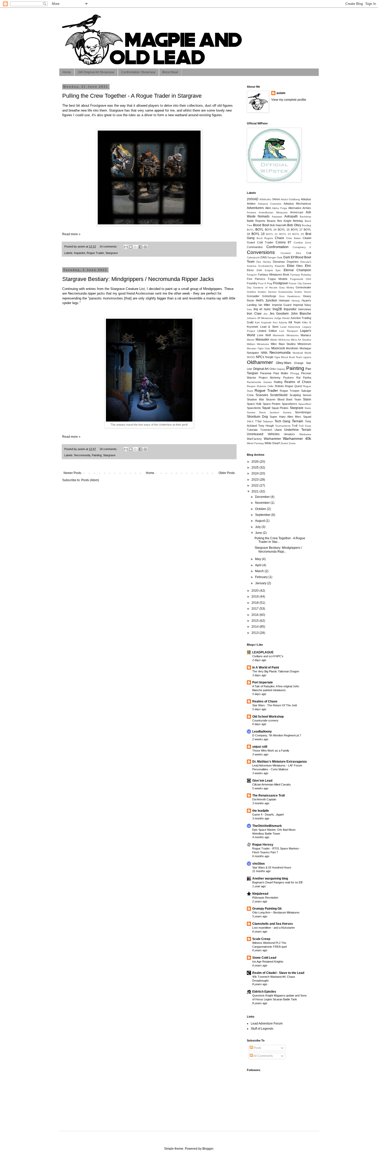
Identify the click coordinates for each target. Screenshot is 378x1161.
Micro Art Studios (301, 339)
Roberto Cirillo (265, 386)
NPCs (260, 357)
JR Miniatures (265, 318)
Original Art (261, 369)
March (260, 571)
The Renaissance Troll (268, 795)
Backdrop (305, 216)
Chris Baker (293, 238)
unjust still (259, 746)
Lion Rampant (288, 331)
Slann (307, 399)
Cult (308, 252)
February (261, 577)
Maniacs (306, 335)
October (261, 509)
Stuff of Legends (262, 1028)
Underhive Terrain (297, 430)
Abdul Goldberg (290, 199)
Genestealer (303, 287)
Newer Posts (72, 473)
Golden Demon (267, 291)
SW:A (250, 421)
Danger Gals (274, 257)
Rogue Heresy (262, 844)
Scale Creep (261, 939)
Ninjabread (260, 893)
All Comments (263, 1056)
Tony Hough (266, 425)
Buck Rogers (265, 238)
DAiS (263, 257)
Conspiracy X (302, 247)
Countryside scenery (265, 720)
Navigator (253, 352)
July (258, 527)
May (258, 559)
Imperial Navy (302, 304)
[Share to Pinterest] (145, 247)
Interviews (304, 309)
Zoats (292, 443)
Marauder (262, 339)
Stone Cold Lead (264, 957)
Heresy (296, 300)
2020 (255, 590)
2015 (255, 621)
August (260, 521)
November (263, 503)
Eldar (290, 266)
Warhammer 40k (297, 438)
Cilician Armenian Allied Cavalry (271, 784)
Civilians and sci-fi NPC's (267, 656)
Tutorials (252, 429)
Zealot (284, 443)
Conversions (261, 252)
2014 (255, 626)
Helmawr (284, 300)
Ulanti (278, 429)
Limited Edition (267, 330)
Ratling (278, 381)
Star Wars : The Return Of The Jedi (274, 705)
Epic (278, 270)
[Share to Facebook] (140, 247)
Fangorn (252, 274)
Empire (269, 270)
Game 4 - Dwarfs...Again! (268, 814)
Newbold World (302, 352)
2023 (255, 479)
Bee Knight (284, 220)
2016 (255, 615)
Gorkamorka (285, 291)
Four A (262, 283)
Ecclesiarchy (265, 265)
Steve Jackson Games (275, 412)
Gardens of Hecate (265, 287)
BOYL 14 (271, 229)
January (261, 583)
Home (66, 72)
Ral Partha (303, 377)
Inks (249, 309)
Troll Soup (305, 425)
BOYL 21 (272, 234)
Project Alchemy (270, 377)
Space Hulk (254, 403)
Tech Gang (283, 421)
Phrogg (294, 373)
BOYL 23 (285, 234)
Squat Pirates (280, 407)
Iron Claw (254, 313)
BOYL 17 (297, 229)
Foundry (252, 283)
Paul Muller (280, 373)
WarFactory (254, 438)
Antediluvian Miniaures (273, 212)
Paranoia (265, 373)
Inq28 (277, 309)
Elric (308, 266)
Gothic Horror (302, 291)
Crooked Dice (291, 253)
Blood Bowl (170, 72)
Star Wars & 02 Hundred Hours (271, 867)
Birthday (298, 220)
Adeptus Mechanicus (297, 203)
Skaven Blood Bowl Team (283, 399)
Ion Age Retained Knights (267, 961)
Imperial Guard (282, 304)
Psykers (288, 377)
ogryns (307, 357)
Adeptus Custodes (270, 203)
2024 (255, 473)
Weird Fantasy (255, 443)
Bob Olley (294, 225)
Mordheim (292, 348)
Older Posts (227, 473)
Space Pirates (272, 403)
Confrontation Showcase (138, 72)
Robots (279, 386)
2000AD (252, 199)
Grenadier (253, 296)
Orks (272, 368)
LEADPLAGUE (263, 652)
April (258, 565)
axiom (280, 93)
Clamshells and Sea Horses (272, 924)
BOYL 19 (258, 234)
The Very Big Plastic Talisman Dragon (275, 671)
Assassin (277, 216)
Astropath (291, 216)
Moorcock (278, 348)
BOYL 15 (284, 229)
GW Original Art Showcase (96, 72)
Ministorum (304, 343)
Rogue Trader (95, 252)
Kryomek (252, 326)
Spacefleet (304, 404)
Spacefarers (289, 403)
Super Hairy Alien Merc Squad (290, 416)
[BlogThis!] (130, 247)
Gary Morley (286, 287)
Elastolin (280, 265)
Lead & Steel (269, 326)
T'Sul (258, 421)
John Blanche (301, 313)
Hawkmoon (293, 296)
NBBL (264, 352)
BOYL (259, 229)
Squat (266, 408)
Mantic (251, 339)
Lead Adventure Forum (267, 1023)
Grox (282, 296)
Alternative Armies (299, 207)
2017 (255, 608)
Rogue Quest (293, 386)
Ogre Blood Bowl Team (288, 357)
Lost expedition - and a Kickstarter (273, 927)
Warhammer (272, 439)
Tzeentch (266, 429)
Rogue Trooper (290, 390)
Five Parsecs (256, 278)
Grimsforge (269, 296)
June (259, 533)
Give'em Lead (262, 780)
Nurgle (269, 357)
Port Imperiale (262, 682)
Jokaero (251, 318)
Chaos (279, 238)
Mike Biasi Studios (283, 343)
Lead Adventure (290, 326)
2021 (255, 491)
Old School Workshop (268, 716)
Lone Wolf (264, 335)
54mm (276, 199)
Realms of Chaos (297, 382)
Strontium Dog (257, 416)
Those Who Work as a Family (270, 750)
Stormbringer (303, 412)
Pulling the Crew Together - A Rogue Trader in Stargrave (132, 96)
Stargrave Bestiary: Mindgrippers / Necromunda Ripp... (278, 549)
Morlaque (305, 348)
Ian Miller (264, 304)
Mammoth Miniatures (286, 335)
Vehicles (274, 434)
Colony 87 (284, 242)
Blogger (207, 1148)
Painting (97, 455)
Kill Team (294, 322)
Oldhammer (260, 362)
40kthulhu (265, 199)
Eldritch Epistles (264, 991)
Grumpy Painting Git (267, 908)
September (263, 515)
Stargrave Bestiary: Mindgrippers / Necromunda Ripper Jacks (138, 279)
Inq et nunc (262, 309)
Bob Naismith (278, 225)
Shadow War (255, 399)
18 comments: (109, 449)
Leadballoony (262, 731)
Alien (268, 207)
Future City (295, 283)
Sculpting (295, 395)
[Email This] (125, 247)
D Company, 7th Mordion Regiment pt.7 (276, 735)
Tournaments (283, 425)
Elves (250, 270)
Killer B (306, 322)
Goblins (251, 291)
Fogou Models (277, 278)
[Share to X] (135, 247)
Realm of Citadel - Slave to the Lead (278, 973)
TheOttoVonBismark (267, 826)
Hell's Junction (266, 300)
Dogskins (293, 261)
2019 (255, 596)
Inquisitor (79, 252)
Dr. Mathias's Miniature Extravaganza (279, 761)
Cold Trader (265, 242)
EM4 (259, 270)
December (263, 497)
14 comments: (109, 246)
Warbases (305, 434)
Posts (257, 1048)
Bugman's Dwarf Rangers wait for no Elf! (277, 882)
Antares (251, 212)
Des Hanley (263, 261)
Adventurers (255, 208)
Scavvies (262, 395)
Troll (294, 425)
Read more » (71, 234)
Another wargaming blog (270, 878)
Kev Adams (280, 322)
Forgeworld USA (300, 279)
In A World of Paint (265, 667)
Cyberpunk (253, 257)
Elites (299, 265)
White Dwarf (272, 443)
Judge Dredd (282, 318)
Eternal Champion (297, 270)
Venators (289, 434)
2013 (255, 633)
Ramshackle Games (259, 382)
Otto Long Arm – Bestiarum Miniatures (276, 912)
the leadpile (260, 810)
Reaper (251, 386)
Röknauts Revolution (265, 897)
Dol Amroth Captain (264, 799)
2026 (255, 461)
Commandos (255, 247)
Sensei (307, 395)
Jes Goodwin (279, 313)
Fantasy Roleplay (300, 274)
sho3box (258, 863)
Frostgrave (280, 283)
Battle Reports (256, 220)
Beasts (271, 220)
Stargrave (111, 252)
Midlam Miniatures (258, 344)
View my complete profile (288, 100)
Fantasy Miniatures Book (274, 274)
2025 (255, 467)
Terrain (297, 421)
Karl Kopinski (263, 322)
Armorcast (296, 212)
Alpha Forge (279, 208)
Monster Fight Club (258, 348)
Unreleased (255, 434)
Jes (265, 313)
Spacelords (254, 407)
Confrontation (277, 247)
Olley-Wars (283, 363)
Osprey (281, 369)
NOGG (251, 357)
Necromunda (82, 455)
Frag (269, 283)
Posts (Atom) (90, 480)
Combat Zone (302, 242)
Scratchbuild (278, 395)
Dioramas (279, 261)
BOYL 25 (298, 234)
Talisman (268, 421)
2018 (255, 603)
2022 (255, 485)
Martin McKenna (280, 339)
